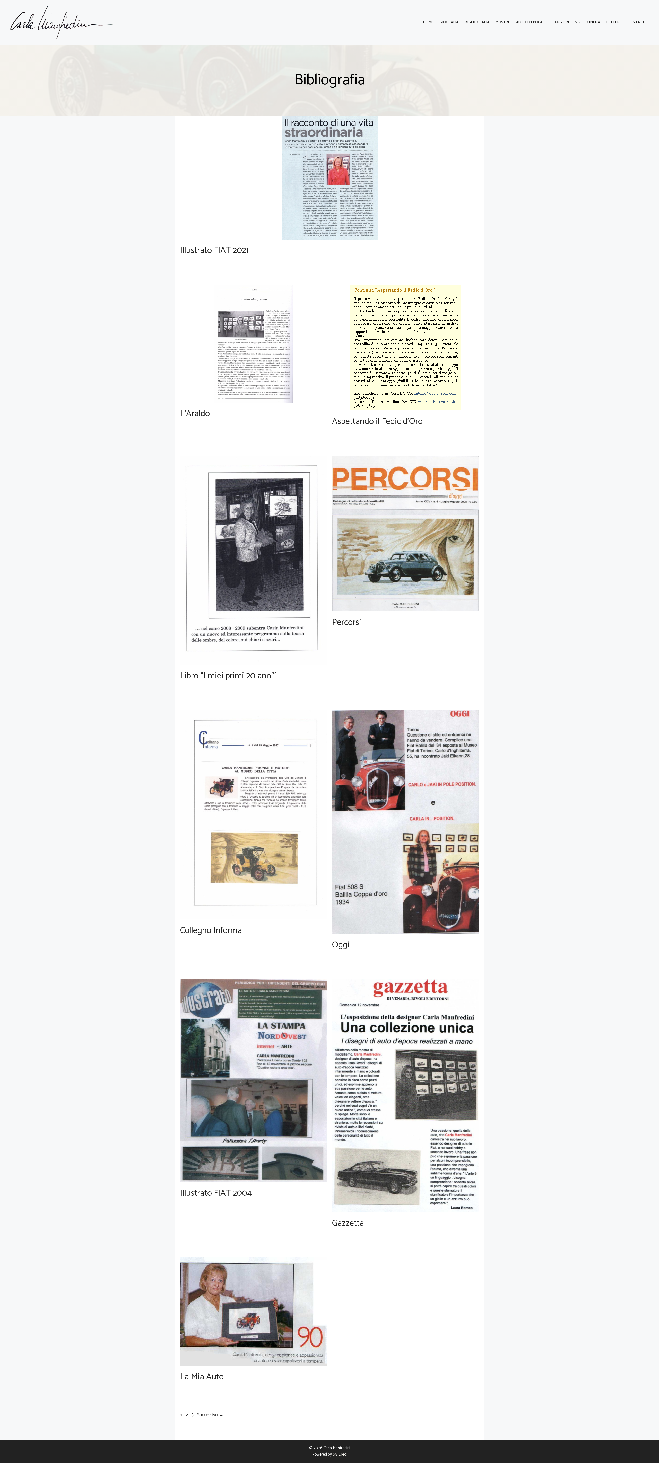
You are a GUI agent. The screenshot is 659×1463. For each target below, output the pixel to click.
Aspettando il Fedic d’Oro (377, 421)
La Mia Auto (202, 1377)
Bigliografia (477, 22)
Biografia (448, 22)
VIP (578, 22)
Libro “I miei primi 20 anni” (228, 676)
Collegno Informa (211, 931)
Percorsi (346, 622)
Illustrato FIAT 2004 (216, 1193)
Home (428, 22)
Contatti (637, 22)
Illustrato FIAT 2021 (214, 250)
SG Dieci (340, 1454)
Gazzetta (348, 1223)
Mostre (503, 22)
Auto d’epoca (529, 22)
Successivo (210, 1415)
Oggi (341, 945)
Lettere (613, 22)
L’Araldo (195, 414)
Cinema (593, 22)
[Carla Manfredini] (61, 22)
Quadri (562, 22)
